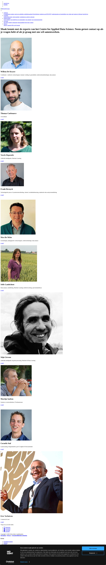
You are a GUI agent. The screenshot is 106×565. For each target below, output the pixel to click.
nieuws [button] (5, 24)
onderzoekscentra (8, 17)
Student (5, 543)
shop (28, 22)
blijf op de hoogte (15, 25)
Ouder (5, 544)
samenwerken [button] (7, 18)
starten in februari (78, 14)
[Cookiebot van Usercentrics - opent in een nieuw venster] (10, 562)
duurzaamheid (21, 22)
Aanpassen (92, 553)
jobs (26, 22)
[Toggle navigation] (1, 10)
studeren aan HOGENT (46, 14)
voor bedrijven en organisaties (17, 19)
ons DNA (6, 22)
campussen (14, 22)
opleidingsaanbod (28, 14)
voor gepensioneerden (37, 19)
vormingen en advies (25, 17)
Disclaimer (3, 535)
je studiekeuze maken (9, 14)
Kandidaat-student (8, 541)
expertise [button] (6, 15)
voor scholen (7, 19)
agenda (9, 25)
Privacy (9, 535)
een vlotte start (70, 14)
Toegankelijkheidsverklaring (19, 535)
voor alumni (28, 19)
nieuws (5, 25)
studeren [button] (6, 12)
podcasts (32, 17)
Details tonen (24, 562)
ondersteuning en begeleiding (59, 14)
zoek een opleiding (19, 14)
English (5, 4)
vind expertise (16, 17)
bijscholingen (36, 14)
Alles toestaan (93, 548)
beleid (10, 22)
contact (31, 22)
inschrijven (6, 3)
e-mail (2, 77)
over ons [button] (6, 21)
